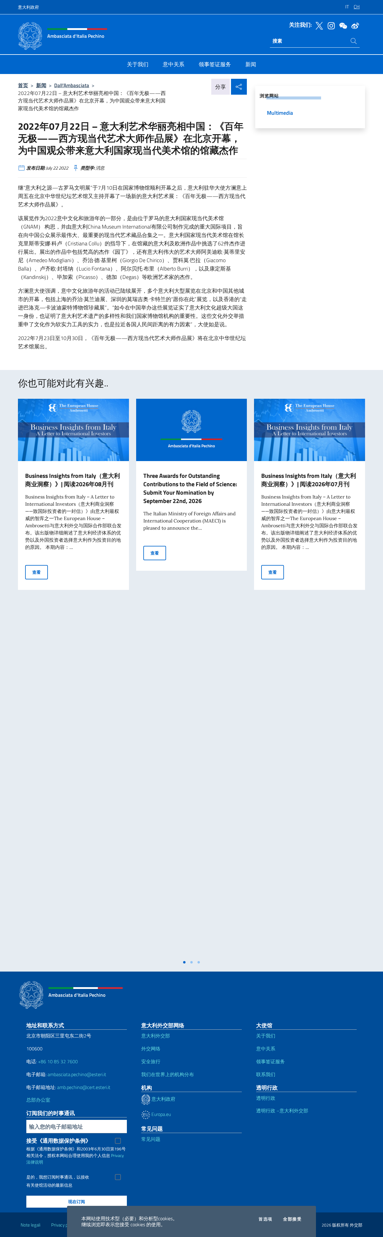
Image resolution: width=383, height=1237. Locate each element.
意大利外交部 (155, 1035)
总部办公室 (38, 1099)
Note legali (30, 1224)
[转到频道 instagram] (330, 25)
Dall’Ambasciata (71, 85)
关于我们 (265, 1035)
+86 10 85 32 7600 (58, 1061)
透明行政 (265, 1098)
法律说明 (34, 1162)
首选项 (265, 1219)
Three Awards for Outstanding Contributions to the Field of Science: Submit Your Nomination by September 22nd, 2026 (190, 488)
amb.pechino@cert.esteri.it (83, 1087)
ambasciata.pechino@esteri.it (77, 1074)
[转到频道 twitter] (318, 25)
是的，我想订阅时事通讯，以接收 (57, 1177)
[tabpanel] (73, 678)
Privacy (117, 1155)
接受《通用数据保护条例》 (58, 1141)
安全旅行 (150, 1061)
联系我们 (265, 1074)
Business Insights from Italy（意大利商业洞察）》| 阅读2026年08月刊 (72, 480)
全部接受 (292, 1219)
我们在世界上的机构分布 (167, 1074)
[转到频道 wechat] (342, 25)
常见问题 (150, 1139)
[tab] (184, 962)
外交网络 (150, 1048)
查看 (40, 572)
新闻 (41, 85)
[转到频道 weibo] (354, 25)
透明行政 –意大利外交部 (282, 1110)
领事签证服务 (270, 1061)
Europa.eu (160, 1114)
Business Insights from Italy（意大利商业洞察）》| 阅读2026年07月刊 (308, 480)
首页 (23, 85)
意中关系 (265, 1048)
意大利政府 (28, 7)
